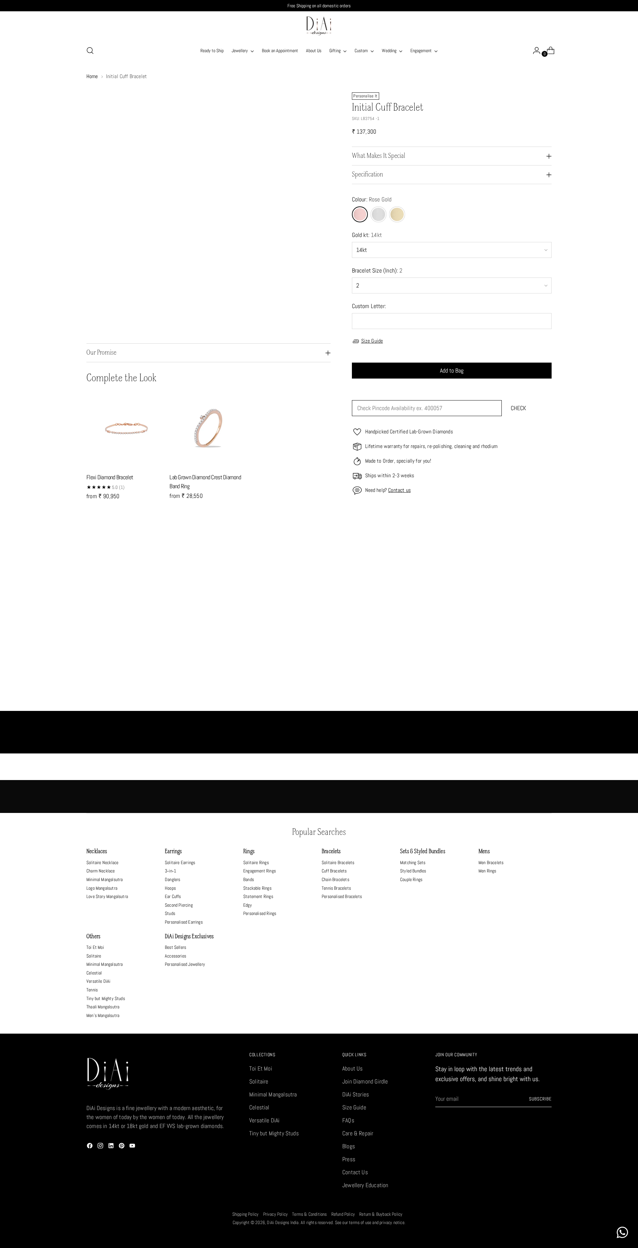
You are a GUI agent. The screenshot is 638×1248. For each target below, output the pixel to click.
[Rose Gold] (360, 214)
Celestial (94, 973)
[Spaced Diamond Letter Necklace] (144, 626)
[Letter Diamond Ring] (261, 626)
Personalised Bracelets (342, 896)
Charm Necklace (100, 871)
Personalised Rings (259, 913)
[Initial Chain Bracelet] (377, 626)
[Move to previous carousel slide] (530, 545)
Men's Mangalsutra (102, 1015)
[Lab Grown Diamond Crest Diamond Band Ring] (208, 428)
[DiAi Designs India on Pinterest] (122, 1146)
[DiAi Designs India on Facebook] (90, 1146)
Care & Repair (357, 1133)
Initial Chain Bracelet (377, 694)
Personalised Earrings (184, 922)
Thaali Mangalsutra (102, 1007)
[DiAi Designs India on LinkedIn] (112, 1146)
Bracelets (331, 851)
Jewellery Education (365, 1185)
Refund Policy (343, 1214)
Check (518, 408)
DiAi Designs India (282, 1222)
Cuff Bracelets (334, 871)
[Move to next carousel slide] (546, 545)
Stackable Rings (257, 888)
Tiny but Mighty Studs (105, 998)
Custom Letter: (369, 306)
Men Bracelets (490, 862)
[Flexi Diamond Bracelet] (125, 428)
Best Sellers (175, 947)
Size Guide (372, 341)
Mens (484, 851)
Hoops (170, 888)
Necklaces (96, 851)
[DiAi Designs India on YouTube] (133, 1146)
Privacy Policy (275, 1214)
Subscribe (540, 1099)
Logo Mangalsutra (101, 888)
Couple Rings (411, 879)
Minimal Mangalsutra (104, 879)
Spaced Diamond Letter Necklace (144, 694)
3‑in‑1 (170, 871)
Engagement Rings (259, 871)
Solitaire (93, 956)
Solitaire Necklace (102, 862)
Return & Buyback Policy (380, 1214)
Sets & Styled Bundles (422, 851)
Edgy (247, 905)
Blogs (348, 1146)
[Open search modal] (90, 50)
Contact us (399, 490)
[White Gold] (378, 214)
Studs (170, 913)
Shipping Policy (245, 1214)
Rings (249, 851)
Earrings (173, 851)
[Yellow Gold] (397, 214)
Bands (248, 879)
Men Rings (487, 871)
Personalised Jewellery (185, 964)
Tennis (92, 990)
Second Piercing (179, 905)
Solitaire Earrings (180, 862)
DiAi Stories (355, 1094)
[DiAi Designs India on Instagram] (101, 1146)
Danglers (172, 879)
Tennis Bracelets (336, 888)
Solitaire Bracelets (338, 862)
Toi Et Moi (95, 947)
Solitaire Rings (256, 862)
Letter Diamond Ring (260, 694)
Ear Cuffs (173, 896)
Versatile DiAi (98, 981)
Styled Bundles (413, 871)
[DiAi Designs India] (319, 26)
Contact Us (355, 1172)
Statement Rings (258, 896)
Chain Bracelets (335, 879)
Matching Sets (412, 862)
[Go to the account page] (534, 50)
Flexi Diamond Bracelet (109, 477)
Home (92, 76)
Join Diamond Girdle (365, 1081)
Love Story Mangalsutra (107, 896)
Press (348, 1159)
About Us (352, 1068)
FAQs (348, 1120)
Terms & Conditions (309, 1214)
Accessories (175, 956)
